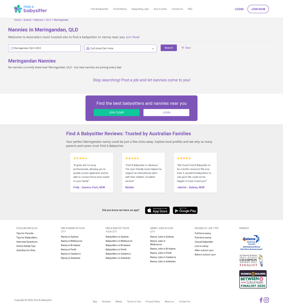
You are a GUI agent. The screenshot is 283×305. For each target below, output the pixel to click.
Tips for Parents (25, 233)
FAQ (190, 9)
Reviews (106, 301)
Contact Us (177, 9)
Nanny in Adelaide (70, 258)
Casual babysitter (204, 241)
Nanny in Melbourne (71, 241)
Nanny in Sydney (69, 236)
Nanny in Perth (68, 249)
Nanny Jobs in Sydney (162, 236)
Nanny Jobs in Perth (161, 253)
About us (169, 301)
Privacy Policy (153, 301)
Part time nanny (203, 237)
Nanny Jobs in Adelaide (163, 261)
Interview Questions (27, 241)
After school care (204, 250)
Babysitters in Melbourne (119, 241)
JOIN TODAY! (116, 112)
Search (27, 19)
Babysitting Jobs (140, 9)
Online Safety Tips (26, 246)
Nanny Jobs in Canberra (163, 257)
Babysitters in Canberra (118, 253)
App (95, 301)
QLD (48, 19)
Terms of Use (134, 301)
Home (17, 19)
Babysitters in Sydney (117, 236)
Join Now (258, 9)
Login (239, 9)
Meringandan (61, 19)
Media (119, 301)
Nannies (38, 19)
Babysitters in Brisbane (118, 245)
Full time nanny (203, 233)
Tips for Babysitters (26, 237)
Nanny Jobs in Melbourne (157, 243)
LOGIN (166, 112)
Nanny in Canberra (71, 253)
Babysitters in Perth (116, 249)
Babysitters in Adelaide (118, 258)
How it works (160, 9)
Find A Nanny (120, 9)
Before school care (205, 254)
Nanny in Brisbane (70, 245)
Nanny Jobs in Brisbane (163, 248)
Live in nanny (201, 246)
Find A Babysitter (99, 9)
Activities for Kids (25, 250)
